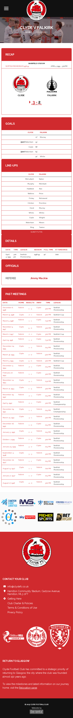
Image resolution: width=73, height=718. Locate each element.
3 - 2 (30, 447)
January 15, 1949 (9, 447)
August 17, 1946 (9, 483)
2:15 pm (48, 347)
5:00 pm (48, 355)
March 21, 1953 (8, 389)
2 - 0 (30, 355)
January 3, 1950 (9, 432)
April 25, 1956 (8, 340)
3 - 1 (30, 418)
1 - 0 (30, 425)
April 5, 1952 (7, 403)
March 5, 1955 (8, 361)
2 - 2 (30, 432)
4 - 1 (30, 381)
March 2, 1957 (8, 334)
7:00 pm (48, 468)
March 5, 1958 (8, 321)
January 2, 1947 (9, 476)
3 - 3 (30, 454)
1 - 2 (30, 340)
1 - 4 (30, 309)
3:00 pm (48, 309)
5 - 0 (30, 328)
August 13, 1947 (9, 468)
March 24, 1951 (8, 418)
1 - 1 (30, 321)
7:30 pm (48, 321)
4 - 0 (30, 483)
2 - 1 (30, 315)
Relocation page (28, 687)
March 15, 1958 (8, 315)
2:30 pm (48, 381)
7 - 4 (30, 439)
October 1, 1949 (9, 439)
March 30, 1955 (8, 355)
